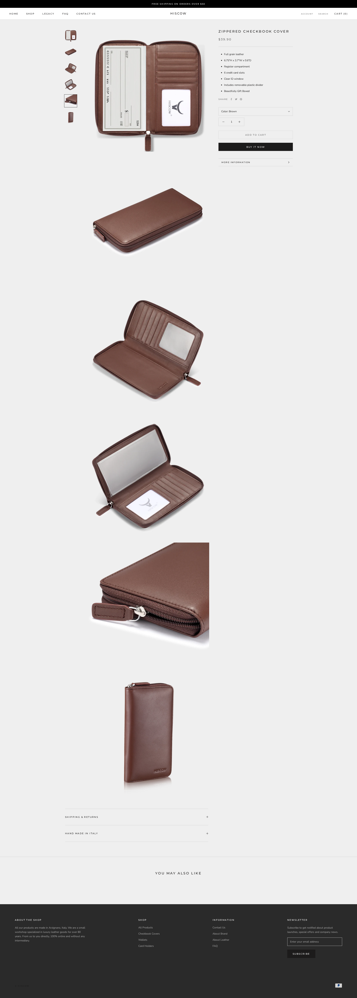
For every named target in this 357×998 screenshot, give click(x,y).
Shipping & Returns (81, 817)
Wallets (142, 940)
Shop (30, 13)
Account (307, 14)
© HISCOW (22, 986)
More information (235, 162)
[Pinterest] (241, 99)
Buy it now (255, 147)
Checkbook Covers (149, 933)
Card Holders (146, 946)
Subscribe (301, 953)
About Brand (220, 933)
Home (13, 13)
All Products (145, 927)
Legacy (48, 13)
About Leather (221, 940)
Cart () (341, 13)
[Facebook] (231, 99)
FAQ (65, 13)
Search (323, 14)
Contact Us (86, 13)
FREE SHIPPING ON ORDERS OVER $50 (178, 4)
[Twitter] (236, 99)
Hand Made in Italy (81, 833)
